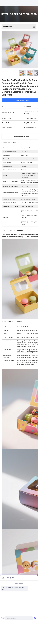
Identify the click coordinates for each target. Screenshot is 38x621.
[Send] (35, 618)
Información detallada (21, 136)
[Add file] (2, 618)
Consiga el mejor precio (22, 100)
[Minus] (35, 578)
